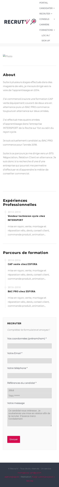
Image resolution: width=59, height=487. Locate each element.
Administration (12, 477)
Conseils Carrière (44, 22)
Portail (43, 2)
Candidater (46, 8)
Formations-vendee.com (29, 473)
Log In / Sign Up (46, 38)
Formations (46, 30)
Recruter (44, 13)
